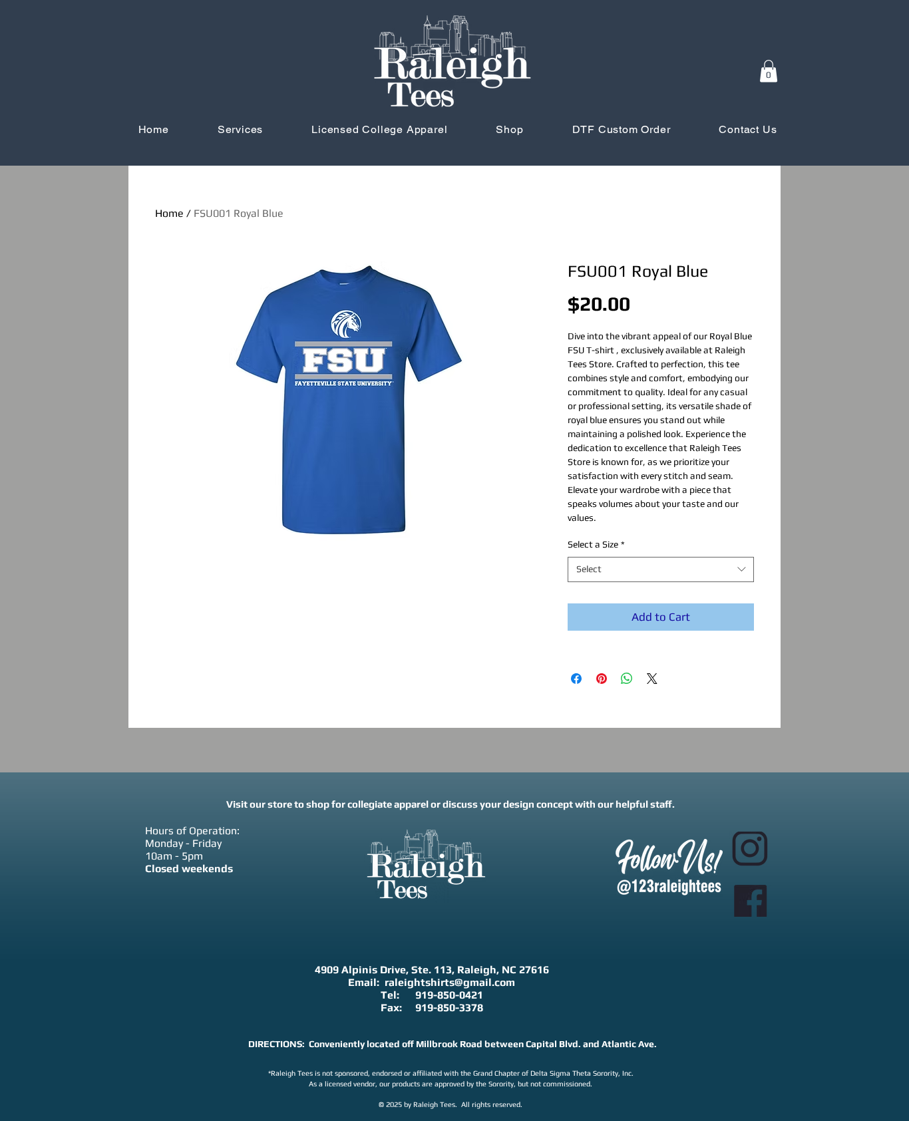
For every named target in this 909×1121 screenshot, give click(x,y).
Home (169, 213)
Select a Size (596, 544)
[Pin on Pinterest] (602, 679)
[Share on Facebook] (576, 679)
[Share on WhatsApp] (627, 679)
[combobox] (661, 569)
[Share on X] (652, 679)
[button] (768, 71)
